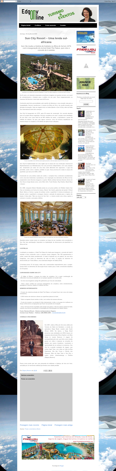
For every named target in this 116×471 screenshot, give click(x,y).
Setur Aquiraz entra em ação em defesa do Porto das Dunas (90, 132)
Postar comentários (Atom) (32, 429)
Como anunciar (50, 25)
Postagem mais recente (29, 425)
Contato (63, 25)
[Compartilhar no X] (48, 371)
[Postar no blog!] (46, 371)
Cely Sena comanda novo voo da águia (90, 165)
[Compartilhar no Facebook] (49, 371)
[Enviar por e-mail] (44, 371)
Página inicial (25, 25)
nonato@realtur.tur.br (58, 312)
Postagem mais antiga (63, 425)
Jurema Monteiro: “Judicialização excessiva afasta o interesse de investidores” (90, 148)
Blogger (62, 465)
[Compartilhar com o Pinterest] (51, 371)
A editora (38, 25)
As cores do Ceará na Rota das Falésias (90, 181)
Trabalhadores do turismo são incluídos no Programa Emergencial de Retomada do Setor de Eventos (86, 115)
